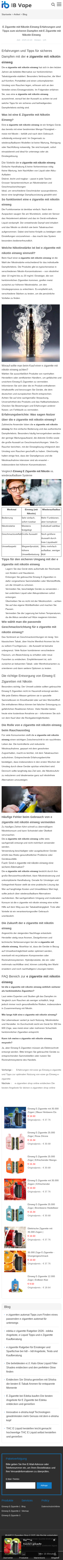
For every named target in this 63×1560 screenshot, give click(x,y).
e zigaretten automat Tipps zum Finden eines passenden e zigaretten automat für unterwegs (32, 1318)
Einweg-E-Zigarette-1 (11, 1506)
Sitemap (25, 1511)
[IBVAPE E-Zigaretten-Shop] (17, 6)
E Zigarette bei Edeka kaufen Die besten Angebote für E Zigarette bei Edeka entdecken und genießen (29, 1400)
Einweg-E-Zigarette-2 (11, 1511)
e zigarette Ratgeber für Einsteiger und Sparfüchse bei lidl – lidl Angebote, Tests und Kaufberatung (32, 1351)
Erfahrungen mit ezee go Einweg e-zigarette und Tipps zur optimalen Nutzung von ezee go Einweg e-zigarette (31, 1074)
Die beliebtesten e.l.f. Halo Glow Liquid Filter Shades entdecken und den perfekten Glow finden (31, 1367)
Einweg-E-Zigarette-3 (11, 1515)
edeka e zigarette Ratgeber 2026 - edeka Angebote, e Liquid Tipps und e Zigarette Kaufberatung (29, 1335)
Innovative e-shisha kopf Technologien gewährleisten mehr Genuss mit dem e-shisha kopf (32, 1416)
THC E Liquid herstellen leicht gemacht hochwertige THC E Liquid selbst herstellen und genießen (31, 1432)
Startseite (6, 14)
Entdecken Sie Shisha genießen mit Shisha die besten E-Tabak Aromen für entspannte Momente (31, 1383)
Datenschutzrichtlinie (51, 1506)
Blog (25, 14)
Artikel (17, 14)
